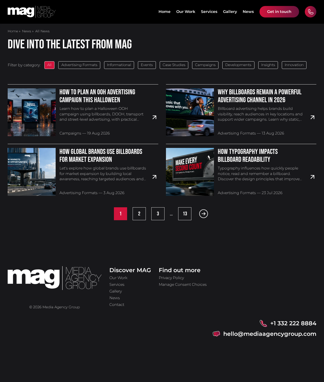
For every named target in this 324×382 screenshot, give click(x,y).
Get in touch (279, 11)
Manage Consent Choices (183, 284)
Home (165, 11)
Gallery (230, 11)
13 (185, 213)
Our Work (185, 11)
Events (147, 65)
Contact (116, 304)
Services (209, 11)
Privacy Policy (171, 277)
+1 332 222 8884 (293, 323)
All (49, 65)
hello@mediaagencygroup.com (269, 333)
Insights (268, 65)
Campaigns (205, 65)
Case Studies (174, 65)
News (248, 11)
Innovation (294, 65)
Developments (238, 65)
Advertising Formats (79, 65)
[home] (32, 12)
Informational (119, 65)
